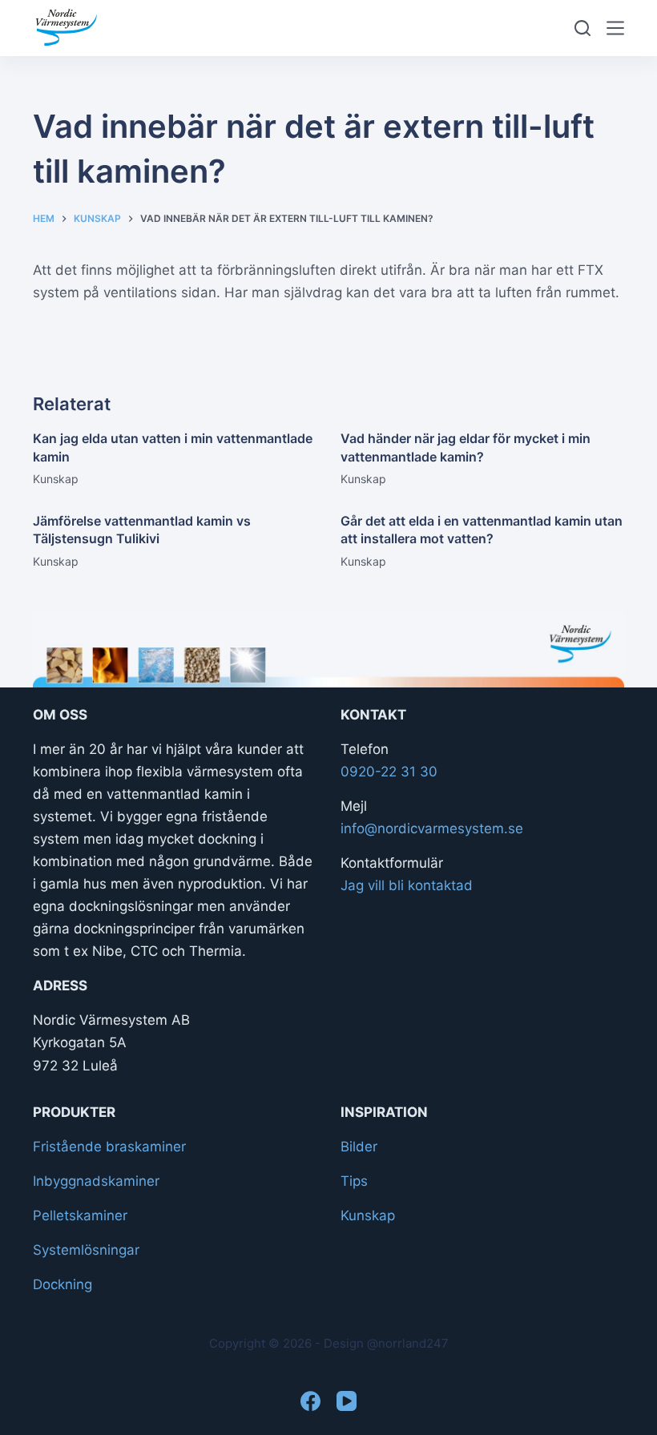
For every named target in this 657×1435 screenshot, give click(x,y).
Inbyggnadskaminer (96, 1181)
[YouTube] (347, 1401)
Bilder (359, 1147)
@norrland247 (408, 1343)
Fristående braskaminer (109, 1147)
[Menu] (615, 28)
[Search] (582, 28)
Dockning (62, 1284)
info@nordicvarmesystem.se (432, 828)
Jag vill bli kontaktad (407, 885)
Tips (354, 1181)
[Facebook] (310, 1401)
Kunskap (56, 479)
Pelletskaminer (80, 1215)
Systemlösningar (86, 1250)
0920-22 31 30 (389, 772)
